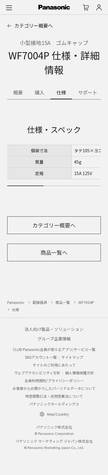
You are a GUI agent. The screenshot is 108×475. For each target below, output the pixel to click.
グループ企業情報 (54, 339)
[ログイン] (99, 7)
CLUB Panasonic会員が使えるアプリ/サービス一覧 (54, 349)
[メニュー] (9, 7)
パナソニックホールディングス (54, 403)
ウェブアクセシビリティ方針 (37, 372)
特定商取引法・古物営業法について (54, 396)
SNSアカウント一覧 (41, 357)
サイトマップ (72, 357)
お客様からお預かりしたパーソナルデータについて (54, 388)
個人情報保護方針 (79, 372)
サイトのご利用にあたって (54, 364)
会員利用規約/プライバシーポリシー (54, 380)
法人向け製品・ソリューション (54, 329)
